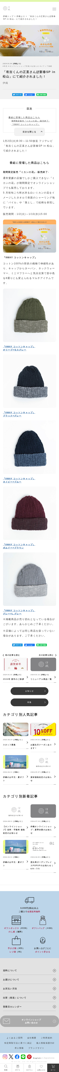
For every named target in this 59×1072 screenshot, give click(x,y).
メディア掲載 (46, 66)
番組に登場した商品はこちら (24, 117)
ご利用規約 (46, 1038)
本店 (6, 66)
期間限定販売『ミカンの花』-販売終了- (30, 121)
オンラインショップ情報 (20, 66)
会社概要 (31, 1038)
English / (38, 1058)
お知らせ (35, 66)
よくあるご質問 (15, 1038)
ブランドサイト (36, 1048)
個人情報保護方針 (45, 1043)
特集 (29, 702)
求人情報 (19, 1048)
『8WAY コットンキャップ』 (25, 124)
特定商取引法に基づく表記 (18, 1043)
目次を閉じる (29, 132)
